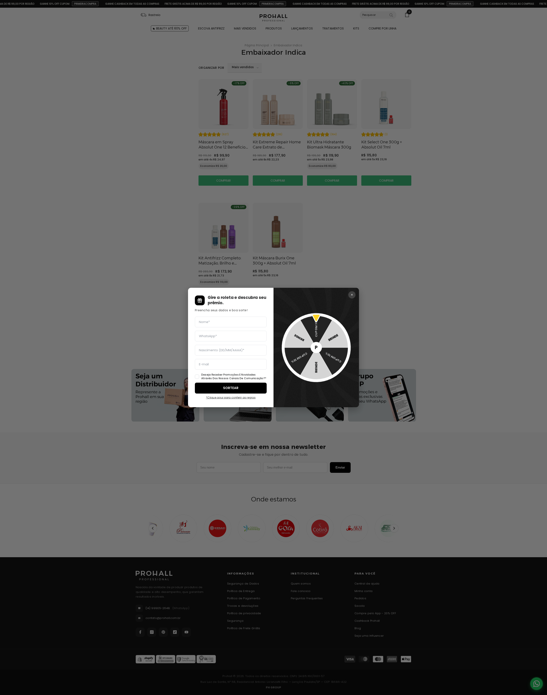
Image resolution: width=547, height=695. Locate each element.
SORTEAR (230, 388)
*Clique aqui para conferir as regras (231, 397)
